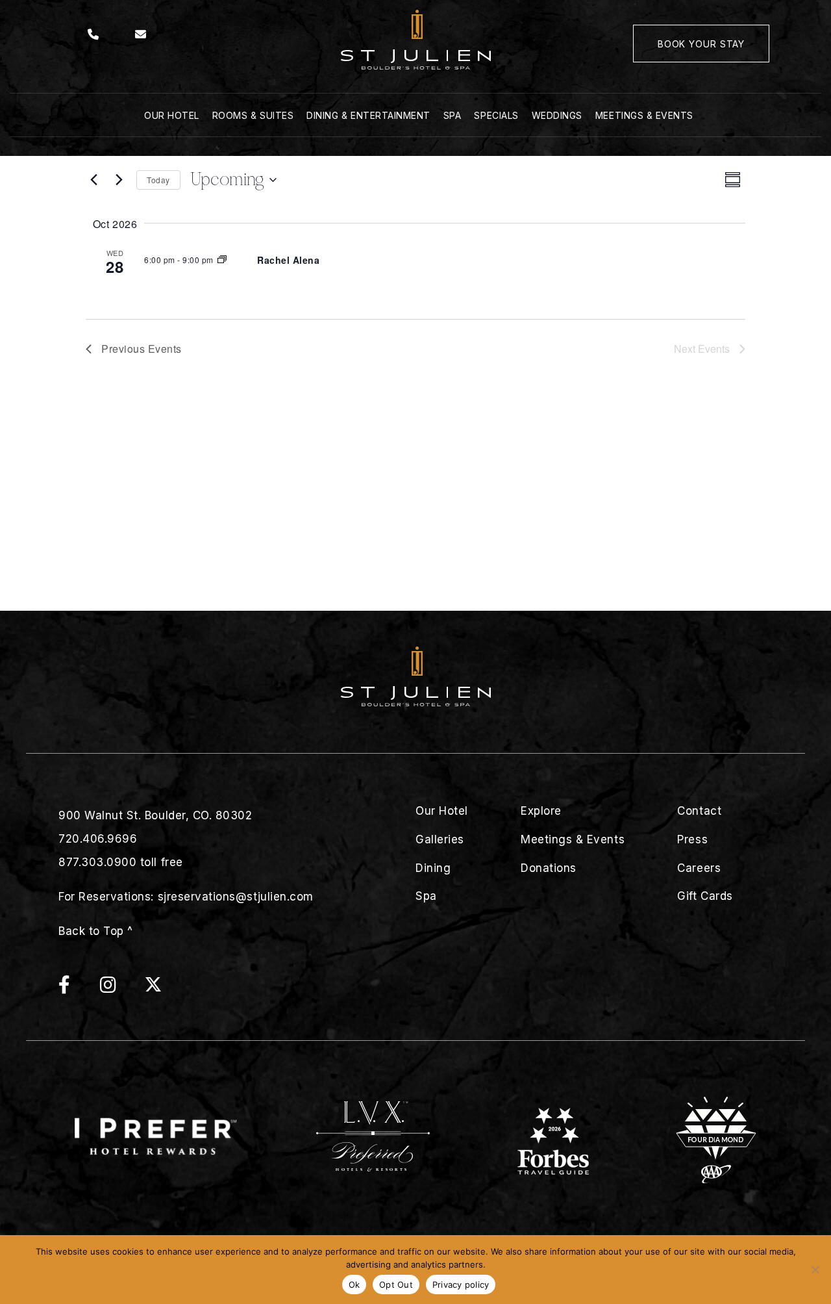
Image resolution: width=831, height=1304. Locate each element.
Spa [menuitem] (452, 115)
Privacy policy (461, 1284)
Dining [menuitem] (433, 868)
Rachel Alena (288, 259)
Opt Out (396, 1284)
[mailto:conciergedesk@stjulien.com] (141, 34)
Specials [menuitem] (496, 115)
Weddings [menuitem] (557, 115)
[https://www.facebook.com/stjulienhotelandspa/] (77, 988)
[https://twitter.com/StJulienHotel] (153, 988)
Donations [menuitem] (549, 868)
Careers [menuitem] (699, 868)
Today (158, 179)
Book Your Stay (701, 43)
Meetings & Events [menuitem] (644, 115)
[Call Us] (93, 34)
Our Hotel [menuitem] (171, 115)
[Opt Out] (814, 1269)
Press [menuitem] (692, 839)
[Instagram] (121, 988)
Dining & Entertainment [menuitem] (368, 115)
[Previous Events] (93, 180)
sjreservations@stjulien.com (236, 896)
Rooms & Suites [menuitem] (252, 115)
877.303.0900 (97, 862)
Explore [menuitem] (541, 810)
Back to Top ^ (95, 931)
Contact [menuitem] (699, 810)
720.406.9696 (97, 838)
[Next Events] (119, 180)
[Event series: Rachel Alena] (222, 259)
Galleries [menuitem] (440, 839)
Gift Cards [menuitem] (704, 895)
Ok (354, 1284)
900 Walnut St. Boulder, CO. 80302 (155, 815)
